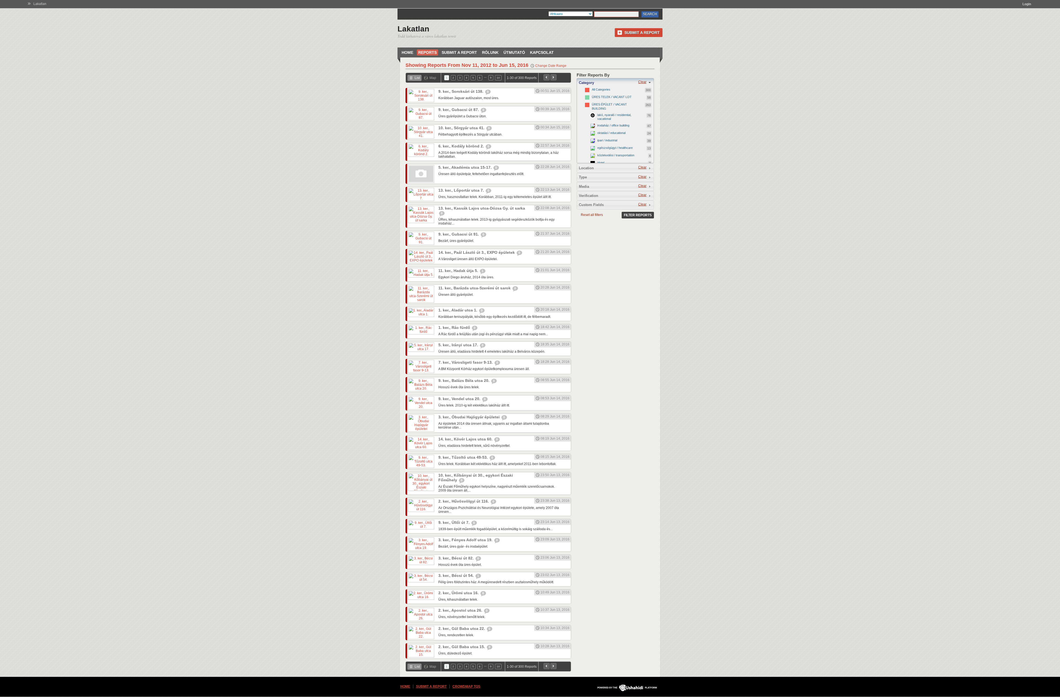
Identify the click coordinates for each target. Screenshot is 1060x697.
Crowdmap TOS (466, 686)
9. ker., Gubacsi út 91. (459, 234)
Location (586, 168)
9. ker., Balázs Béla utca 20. (464, 380)
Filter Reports (638, 215)
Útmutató (514, 52)
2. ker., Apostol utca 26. (460, 610)
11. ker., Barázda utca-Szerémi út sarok (475, 288)
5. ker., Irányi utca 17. (458, 345)
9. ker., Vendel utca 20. (459, 399)
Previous (547, 77)
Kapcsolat (542, 52)
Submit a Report (642, 32)
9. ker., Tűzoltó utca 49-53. (463, 457)
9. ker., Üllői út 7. (454, 522)
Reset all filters (592, 215)
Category (586, 83)
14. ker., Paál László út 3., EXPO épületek (477, 252)
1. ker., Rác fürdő (454, 327)
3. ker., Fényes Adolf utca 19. (466, 540)
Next (553, 77)
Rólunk (490, 52)
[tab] (615, 82)
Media (584, 186)
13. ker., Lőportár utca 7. (461, 190)
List (417, 78)
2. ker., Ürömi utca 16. (459, 593)
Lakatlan (39, 4)
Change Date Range (550, 66)
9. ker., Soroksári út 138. (461, 91)
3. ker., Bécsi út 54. (456, 575)
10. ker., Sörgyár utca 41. (462, 128)
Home (407, 52)
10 (498, 77)
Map (433, 78)
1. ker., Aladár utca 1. (458, 310)
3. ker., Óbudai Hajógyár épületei (469, 417)
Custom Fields (591, 205)
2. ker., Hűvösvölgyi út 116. (464, 501)
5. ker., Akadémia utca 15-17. (465, 167)
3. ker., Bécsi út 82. (456, 558)
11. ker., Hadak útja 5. (458, 270)
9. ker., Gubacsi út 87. (459, 109)
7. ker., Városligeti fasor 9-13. (466, 362)
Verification (588, 196)
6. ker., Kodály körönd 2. (461, 146)
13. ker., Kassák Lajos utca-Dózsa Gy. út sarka (481, 208)
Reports (427, 52)
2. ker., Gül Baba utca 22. (462, 628)
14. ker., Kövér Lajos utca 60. (466, 439)
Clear (642, 82)
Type (583, 177)
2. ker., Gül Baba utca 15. (462, 647)
